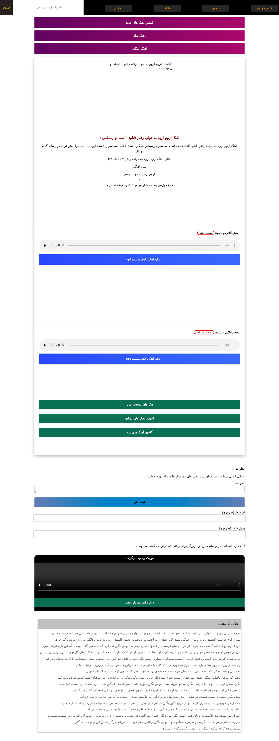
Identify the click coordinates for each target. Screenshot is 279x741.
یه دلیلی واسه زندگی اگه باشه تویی (217, 671)
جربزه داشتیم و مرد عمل (224, 722)
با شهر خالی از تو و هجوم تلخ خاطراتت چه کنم (210, 690)
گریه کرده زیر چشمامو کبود (187, 722)
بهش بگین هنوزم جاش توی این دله (129, 658)
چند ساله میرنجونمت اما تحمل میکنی (183, 709)
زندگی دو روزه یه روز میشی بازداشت (216, 665)
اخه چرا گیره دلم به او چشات (168, 652)
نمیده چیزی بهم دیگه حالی (163, 677)
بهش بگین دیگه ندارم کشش (126, 677)
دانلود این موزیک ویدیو (139, 602)
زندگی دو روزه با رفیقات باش (94, 665)
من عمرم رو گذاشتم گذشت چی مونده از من (211, 646)
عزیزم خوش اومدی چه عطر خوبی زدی (215, 652)
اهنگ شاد (139, 35)
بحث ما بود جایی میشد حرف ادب (106, 709)
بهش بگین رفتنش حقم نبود (150, 722)
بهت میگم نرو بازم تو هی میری (61, 646)
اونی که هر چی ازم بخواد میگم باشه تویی (112, 671)
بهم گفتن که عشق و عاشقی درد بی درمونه (123, 715)
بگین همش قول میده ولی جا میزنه (218, 684)
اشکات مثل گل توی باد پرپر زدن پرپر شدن (67, 652)
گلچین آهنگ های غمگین (139, 418)
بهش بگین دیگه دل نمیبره (179, 728)
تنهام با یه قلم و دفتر (143, 709)
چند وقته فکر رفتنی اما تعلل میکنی (84, 703)
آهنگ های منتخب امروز (139, 404)
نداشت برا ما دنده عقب (225, 709)
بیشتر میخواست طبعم (124, 703)
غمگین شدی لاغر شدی (174, 639)
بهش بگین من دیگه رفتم (169, 715)
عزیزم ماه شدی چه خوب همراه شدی (75, 633)
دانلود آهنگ (164, 159)
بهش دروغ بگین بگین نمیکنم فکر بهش (165, 703)
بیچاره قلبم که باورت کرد (162, 690)
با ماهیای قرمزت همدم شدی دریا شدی (167, 671)
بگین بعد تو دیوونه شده (178, 684)
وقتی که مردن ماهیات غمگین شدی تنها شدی (211, 677)
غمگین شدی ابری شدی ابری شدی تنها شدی (87, 684)
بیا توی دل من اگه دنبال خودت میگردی (121, 652)
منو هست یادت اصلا (167, 633)
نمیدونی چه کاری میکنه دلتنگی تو (219, 728)
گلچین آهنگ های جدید (139, 22)
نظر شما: (239, 483)
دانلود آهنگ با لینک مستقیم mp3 (143, 259)
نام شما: (240, 512)
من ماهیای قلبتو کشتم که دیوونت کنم (81, 677)
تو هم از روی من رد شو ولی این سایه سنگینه (211, 633)
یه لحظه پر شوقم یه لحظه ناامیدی (135, 639)
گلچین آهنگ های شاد (139, 432)
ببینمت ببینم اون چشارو (168, 658)
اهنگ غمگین (139, 48)
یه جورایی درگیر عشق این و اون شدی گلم (102, 722)
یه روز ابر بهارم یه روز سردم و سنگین (126, 633)
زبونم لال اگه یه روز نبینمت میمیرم (70, 715)
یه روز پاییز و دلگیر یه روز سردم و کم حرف (82, 639)
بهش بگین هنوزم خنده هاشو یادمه (139, 684)
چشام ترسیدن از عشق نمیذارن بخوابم (155, 646)
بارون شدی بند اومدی (129, 690)
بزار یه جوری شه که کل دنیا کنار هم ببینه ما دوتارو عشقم (152, 665)
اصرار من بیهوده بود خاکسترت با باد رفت (214, 715)
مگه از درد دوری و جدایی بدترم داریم (216, 703)
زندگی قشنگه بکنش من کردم (93, 690)
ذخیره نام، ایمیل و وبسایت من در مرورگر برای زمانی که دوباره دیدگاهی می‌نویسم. (188, 546)
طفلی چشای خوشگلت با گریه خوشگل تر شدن (73, 658)
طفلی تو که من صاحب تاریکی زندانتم (104, 696)
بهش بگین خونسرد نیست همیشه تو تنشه (214, 696)
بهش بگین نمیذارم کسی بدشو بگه (106, 646)
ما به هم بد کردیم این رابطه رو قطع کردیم (213, 658)
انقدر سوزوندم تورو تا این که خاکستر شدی (158, 696)
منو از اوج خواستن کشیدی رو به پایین (216, 639)
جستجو (6, 7)
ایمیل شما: (239, 528)
